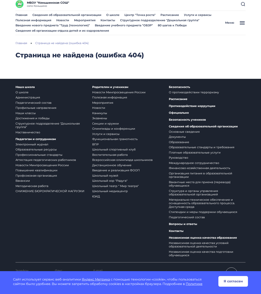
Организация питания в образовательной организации (200, 175)
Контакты (108, 20)
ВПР (95, 144)
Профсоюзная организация (36, 175)
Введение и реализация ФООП (116, 170)
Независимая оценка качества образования (203, 237)
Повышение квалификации (36, 170)
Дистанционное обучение (112, 165)
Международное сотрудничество (194, 163)
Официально (179, 113)
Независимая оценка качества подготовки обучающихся (201, 253)
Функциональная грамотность (115, 139)
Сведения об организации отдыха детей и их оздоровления (62, 30)
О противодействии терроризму (194, 92)
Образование (179, 142)
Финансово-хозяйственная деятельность (199, 168)
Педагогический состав (33, 103)
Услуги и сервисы (197, 15)
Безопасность (179, 87)
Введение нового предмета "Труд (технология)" (52, 25)
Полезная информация (33, 20)
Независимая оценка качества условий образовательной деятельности (199, 244)
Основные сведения (184, 132)
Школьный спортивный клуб (114, 149)
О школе (112, 15)
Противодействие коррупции (192, 106)
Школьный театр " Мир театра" (115, 186)
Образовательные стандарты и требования (201, 147)
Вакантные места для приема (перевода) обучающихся (200, 184)
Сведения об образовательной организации (66, 15)
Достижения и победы (32, 118)
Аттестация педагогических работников (45, 160)
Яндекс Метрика (96, 279)
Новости (62, 20)
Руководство (178, 157)
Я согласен (233, 281)
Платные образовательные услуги (195, 152)
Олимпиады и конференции (113, 128)
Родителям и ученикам (110, 87)
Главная (21, 15)
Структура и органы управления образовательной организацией (193, 192)
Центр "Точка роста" (140, 15)
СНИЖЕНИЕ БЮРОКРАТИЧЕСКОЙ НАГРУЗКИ (49, 191)
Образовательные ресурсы (36, 149)
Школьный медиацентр (110, 191)
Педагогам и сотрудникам (35, 139)
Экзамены (99, 118)
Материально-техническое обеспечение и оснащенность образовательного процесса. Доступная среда (202, 203)
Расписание (169, 15)
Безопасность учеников (187, 119)
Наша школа (25, 87)
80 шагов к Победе (172, 25)
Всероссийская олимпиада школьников (122, 160)
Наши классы (25, 113)
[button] (243, 4)
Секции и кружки (105, 123)
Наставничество (27, 132)
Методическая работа (31, 186)
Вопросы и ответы (183, 224)
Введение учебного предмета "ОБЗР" (124, 25)
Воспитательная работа (110, 155)
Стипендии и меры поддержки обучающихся (203, 212)
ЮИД (96, 196)
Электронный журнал (31, 144)
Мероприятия (85, 20)
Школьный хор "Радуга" (109, 181)
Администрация (27, 97)
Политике (194, 284)
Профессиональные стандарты (38, 155)
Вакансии (22, 181)
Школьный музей (105, 175)
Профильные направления (35, 108)
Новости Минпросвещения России (42, 165)
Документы (177, 137)
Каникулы (99, 113)
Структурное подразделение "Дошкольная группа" (159, 20)
